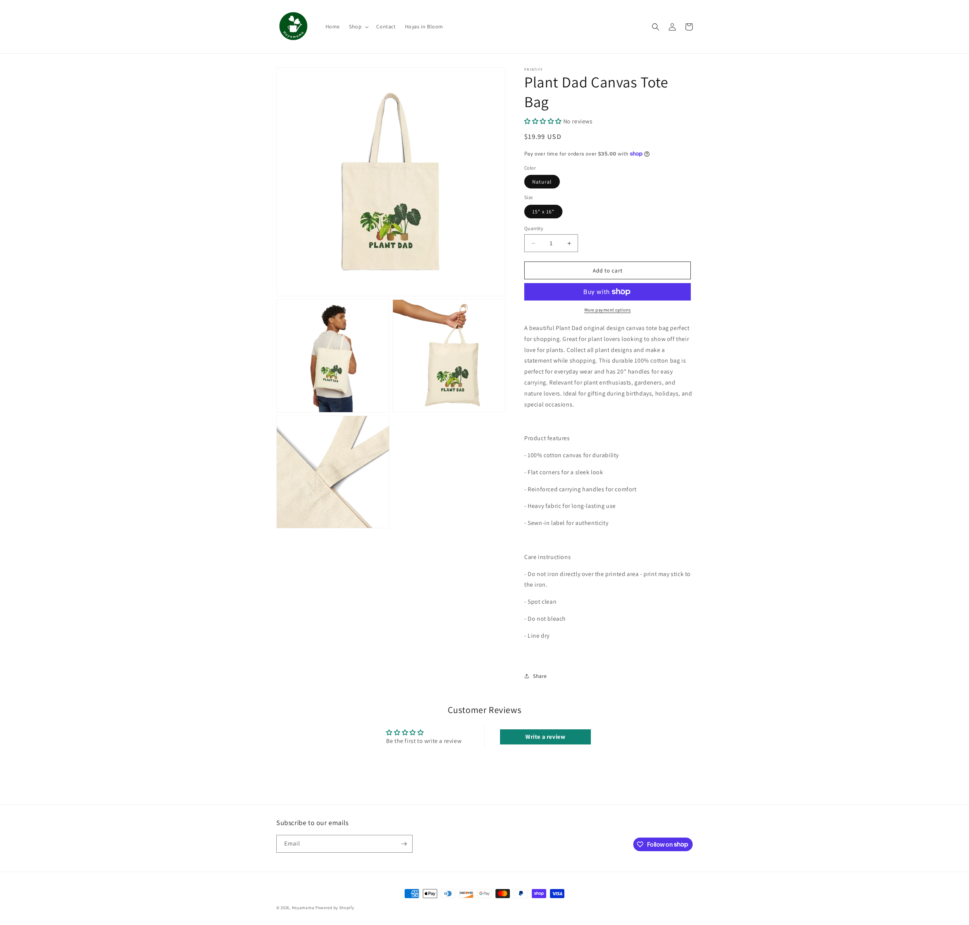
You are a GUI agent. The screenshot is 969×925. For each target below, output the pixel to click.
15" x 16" (543, 211)
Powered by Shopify (334, 907)
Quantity (533, 228)
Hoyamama (303, 907)
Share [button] (540, 676)
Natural (542, 181)
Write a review (545, 737)
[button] (358, 26)
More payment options (607, 310)
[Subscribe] (404, 844)
